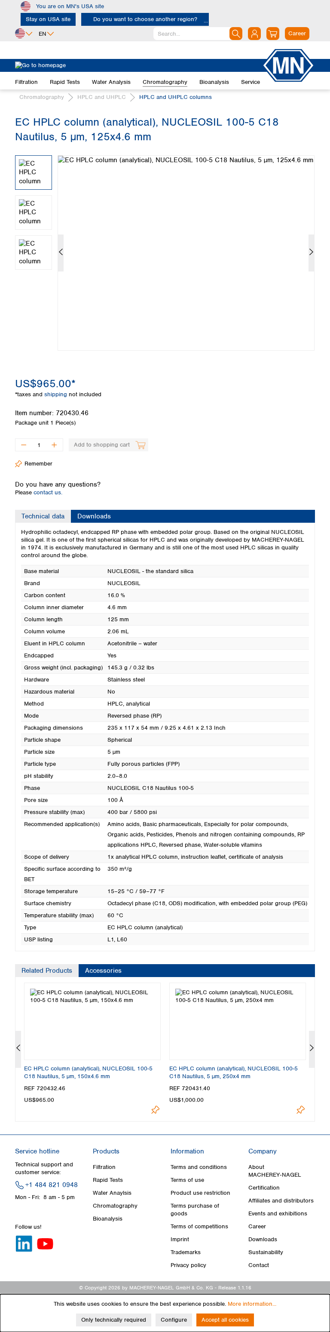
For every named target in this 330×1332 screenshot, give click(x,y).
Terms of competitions (199, 1226)
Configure (174, 1319)
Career (257, 1226)
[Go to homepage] (138, 65)
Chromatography (115, 1205)
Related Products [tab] (46, 970)
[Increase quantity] (54, 444)
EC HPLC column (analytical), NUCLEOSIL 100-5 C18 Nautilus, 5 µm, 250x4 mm (233, 1072)
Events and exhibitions (277, 1213)
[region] (165, 246)
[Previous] (61, 252)
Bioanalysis (107, 1218)
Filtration (104, 1167)
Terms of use (187, 1180)
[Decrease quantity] (23, 444)
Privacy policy (188, 1265)
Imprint (180, 1239)
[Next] (311, 252)
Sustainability (265, 1252)
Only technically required (113, 1319)
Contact (258, 1265)
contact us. (48, 492)
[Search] (235, 33)
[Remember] (155, 1109)
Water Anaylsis (112, 1192)
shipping (56, 394)
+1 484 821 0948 (51, 1185)
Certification (264, 1187)
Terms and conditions (199, 1167)
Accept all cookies (225, 1319)
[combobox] (197, 33)
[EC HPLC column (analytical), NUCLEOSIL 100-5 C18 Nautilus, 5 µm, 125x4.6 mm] (186, 253)
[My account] (254, 33)
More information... (252, 1303)
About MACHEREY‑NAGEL (274, 1170)
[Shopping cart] (272, 33)
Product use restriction (200, 1192)
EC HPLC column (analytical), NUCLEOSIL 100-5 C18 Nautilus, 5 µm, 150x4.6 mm (88, 1072)
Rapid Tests (108, 1180)
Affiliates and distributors (281, 1200)
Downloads (262, 1239)
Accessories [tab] (103, 970)
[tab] (43, 516)
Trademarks (186, 1252)
